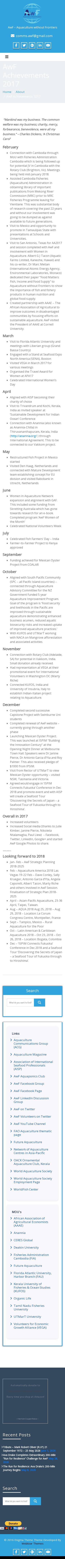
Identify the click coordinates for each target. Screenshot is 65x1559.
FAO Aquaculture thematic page (33, 1132)
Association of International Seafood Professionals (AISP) (33, 1065)
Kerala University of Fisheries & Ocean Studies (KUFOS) (32, 1287)
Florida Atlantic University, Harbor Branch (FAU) (33, 1274)
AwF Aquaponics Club (29, 1076)
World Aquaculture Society (33, 1171)
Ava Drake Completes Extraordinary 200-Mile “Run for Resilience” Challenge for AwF (29, 1456)
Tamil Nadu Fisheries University (29, 1307)
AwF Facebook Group (29, 1083)
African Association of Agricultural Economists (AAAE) (31, 1222)
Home (7, 92)
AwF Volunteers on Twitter (32, 1116)
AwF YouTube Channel (30, 1124)
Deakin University (26, 1247)
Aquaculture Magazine (30, 1054)
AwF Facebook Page (28, 1091)
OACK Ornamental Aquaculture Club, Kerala (32, 1162)
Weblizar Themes (33, 1543)
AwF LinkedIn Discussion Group (31, 1100)
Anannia (20, 1233)
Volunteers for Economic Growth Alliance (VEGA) (31, 1325)
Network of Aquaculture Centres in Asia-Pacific (31, 1151)
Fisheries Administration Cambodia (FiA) (31, 1256)
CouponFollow (31, 1419)
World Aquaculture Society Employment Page (33, 1180)
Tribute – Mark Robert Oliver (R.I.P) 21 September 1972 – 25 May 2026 (25, 1448)
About (20, 92)
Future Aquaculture (28, 1142)
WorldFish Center (26, 1189)
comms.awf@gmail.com (34, 36)
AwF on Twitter (24, 1109)
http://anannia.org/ (24, 436)
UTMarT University (27, 1316)
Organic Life (22, 1298)
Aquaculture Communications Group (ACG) (31, 1043)
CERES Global (23, 1240)
